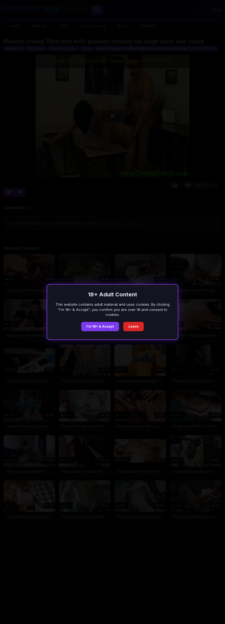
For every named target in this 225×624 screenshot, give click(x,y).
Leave (133, 326)
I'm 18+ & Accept (100, 326)
